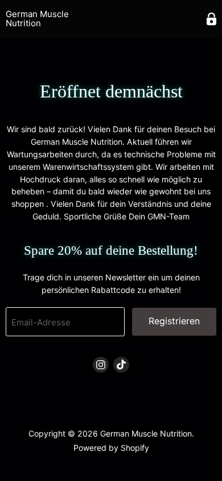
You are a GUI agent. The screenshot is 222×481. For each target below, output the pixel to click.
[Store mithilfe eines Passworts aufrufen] (211, 19)
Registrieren (174, 321)
